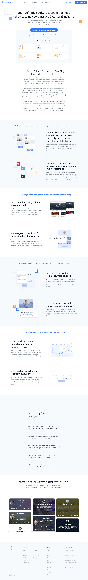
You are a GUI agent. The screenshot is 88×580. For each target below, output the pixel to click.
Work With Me (22, 519)
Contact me (49, 509)
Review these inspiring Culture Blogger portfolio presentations (45, 487)
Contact (73, 512)
